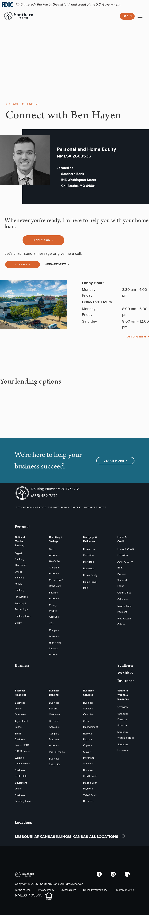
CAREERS (76, 507)
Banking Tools (23, 616)
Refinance (88, 568)
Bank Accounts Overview (54, 555)
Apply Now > (43, 240)
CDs (51, 623)
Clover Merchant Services (88, 757)
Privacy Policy (46, 890)
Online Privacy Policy (95, 890)
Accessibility (68, 890)
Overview (122, 707)
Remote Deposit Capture (87, 739)
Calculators (123, 599)
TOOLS (65, 507)
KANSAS (80, 836)
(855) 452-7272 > (57, 264)
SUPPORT (53, 507)
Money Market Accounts (54, 611)
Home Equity (90, 575)
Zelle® (18, 623)
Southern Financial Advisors (122, 719)
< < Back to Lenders (22, 104)
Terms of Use (23, 890)
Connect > (22, 264)
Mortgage (88, 562)
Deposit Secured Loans (122, 580)
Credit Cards (124, 593)
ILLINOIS (64, 836)
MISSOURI (24, 836)
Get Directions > (138, 337)
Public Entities (57, 752)
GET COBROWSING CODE (31, 507)
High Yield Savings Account (55, 648)
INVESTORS (90, 507)
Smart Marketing (124, 890)
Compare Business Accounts (54, 739)
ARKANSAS (44, 836)
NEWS (102, 507)
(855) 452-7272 (44, 495)
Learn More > (115, 460)
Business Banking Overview (54, 708)
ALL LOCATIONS (104, 836)
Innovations (21, 597)
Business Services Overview (88, 708)
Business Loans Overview (20, 708)
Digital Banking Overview (20, 559)
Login (127, 16)
